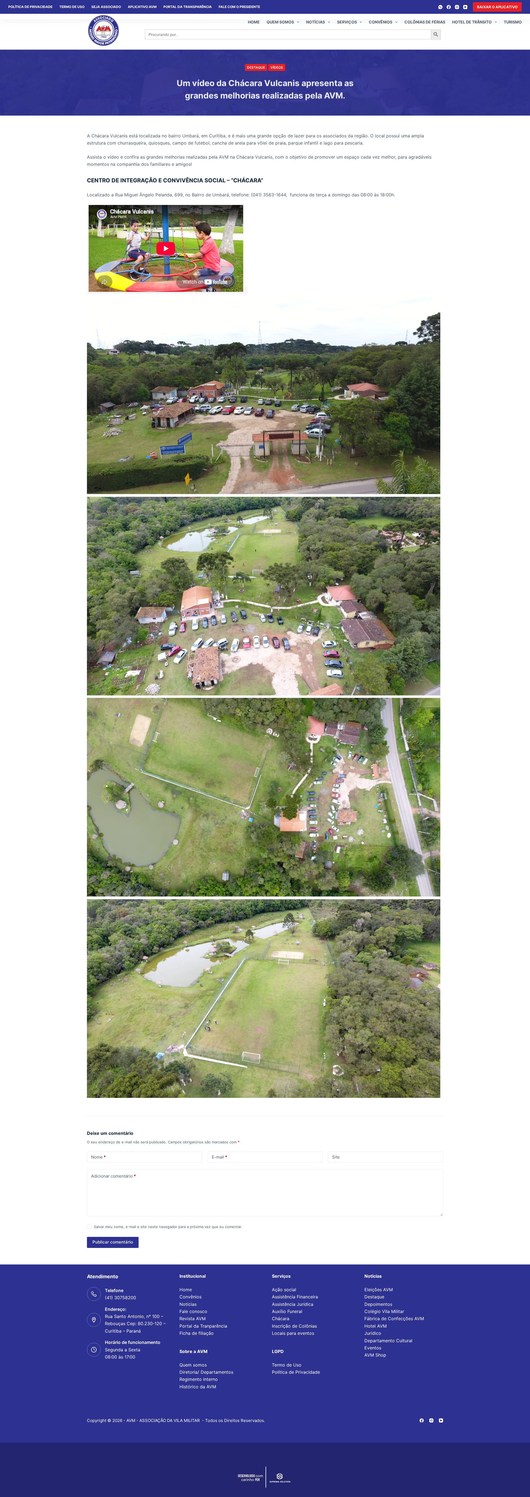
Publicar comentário (112, 1242)
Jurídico (372, 1333)
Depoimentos (378, 1304)
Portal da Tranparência (203, 1326)
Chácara (280, 1318)
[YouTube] (465, 7)
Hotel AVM (375, 1326)
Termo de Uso (71, 7)
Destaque (256, 67)
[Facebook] (449, 7)
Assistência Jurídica (292, 1304)
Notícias (315, 22)
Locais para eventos (293, 1333)
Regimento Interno (198, 1379)
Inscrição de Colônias (294, 1326)
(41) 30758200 (120, 1297)
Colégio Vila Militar (384, 1311)
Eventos (372, 1348)
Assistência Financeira (295, 1296)
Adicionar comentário (113, 1176)
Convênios (380, 22)
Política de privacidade (30, 7)
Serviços (347, 22)
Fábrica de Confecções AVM (394, 1318)
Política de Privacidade (296, 1372)
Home (254, 22)
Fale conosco (193, 1311)
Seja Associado (106, 7)
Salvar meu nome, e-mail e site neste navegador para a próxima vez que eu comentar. (168, 1226)
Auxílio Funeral (287, 1311)
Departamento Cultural (388, 1340)
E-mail (219, 1157)
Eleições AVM (378, 1289)
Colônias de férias (424, 22)
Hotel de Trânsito (472, 22)
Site (336, 1157)
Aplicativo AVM (142, 7)
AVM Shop (375, 1355)
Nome (98, 1157)
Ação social (284, 1289)
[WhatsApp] (440, 7)
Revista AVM (192, 1318)
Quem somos (280, 22)
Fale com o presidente (239, 7)
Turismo (513, 22)
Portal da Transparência (187, 7)
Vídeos (277, 67)
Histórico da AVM (197, 1386)
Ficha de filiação (196, 1333)
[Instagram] (457, 7)
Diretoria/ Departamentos (206, 1372)
